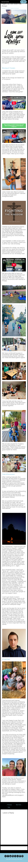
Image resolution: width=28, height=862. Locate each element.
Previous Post (9, 805)
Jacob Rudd (5, 2)
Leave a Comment (15, 8)
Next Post (19, 804)
